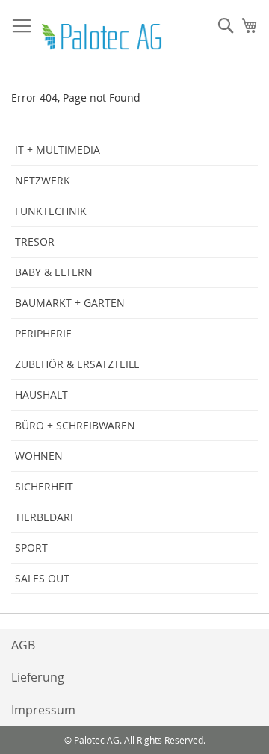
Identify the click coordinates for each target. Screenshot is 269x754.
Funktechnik (51, 211)
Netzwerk (42, 180)
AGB (23, 645)
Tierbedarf (45, 517)
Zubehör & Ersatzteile (77, 364)
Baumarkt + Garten (70, 303)
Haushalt (41, 394)
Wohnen (39, 456)
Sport (31, 547)
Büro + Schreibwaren (75, 425)
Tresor (35, 241)
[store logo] (102, 37)
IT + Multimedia (57, 150)
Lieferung (37, 677)
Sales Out (42, 578)
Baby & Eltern (54, 272)
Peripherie (43, 333)
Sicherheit (44, 486)
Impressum (43, 710)
